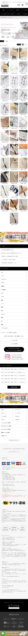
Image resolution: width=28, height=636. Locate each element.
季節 (2, 307)
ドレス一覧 (17, 411)
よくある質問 (24, 13)
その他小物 (3, 289)
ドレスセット (3, 279)
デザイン (3, 282)
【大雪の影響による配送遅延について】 (9, 262)
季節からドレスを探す (5, 434)
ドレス (2, 275)
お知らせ (3, 421)
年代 (2, 310)
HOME (2, 411)
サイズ (2, 296)
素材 (2, 317)
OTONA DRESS (3, 17)
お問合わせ (17, 417)
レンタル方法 (17, 13)
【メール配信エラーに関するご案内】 (8, 259)
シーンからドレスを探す (6, 424)
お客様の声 (17, 421)
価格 (2, 300)
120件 (14, 41)
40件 (7, 41)
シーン (2, 303)
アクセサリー (10, 17)
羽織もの (3, 286)
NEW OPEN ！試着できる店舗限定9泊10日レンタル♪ (11, 253)
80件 (10, 41)
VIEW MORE (14, 388)
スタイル (3, 314)
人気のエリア (3, 437)
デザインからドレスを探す (6, 427)
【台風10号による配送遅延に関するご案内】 (9, 256)
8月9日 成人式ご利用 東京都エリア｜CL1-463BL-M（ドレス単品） (14, 373)
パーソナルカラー (4, 328)
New (2, 272)
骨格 (2, 324)
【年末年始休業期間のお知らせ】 (7, 249)
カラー (2, 293)
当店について (3, 414)
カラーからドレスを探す (6, 430)
